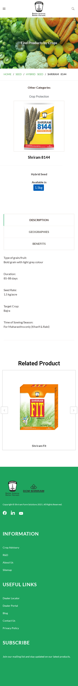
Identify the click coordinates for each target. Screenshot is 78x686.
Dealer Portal (10, 605)
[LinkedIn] (13, 513)
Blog (5, 613)
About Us (8, 562)
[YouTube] (21, 513)
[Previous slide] (4, 410)
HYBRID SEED (34, 74)
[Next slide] (73, 410)
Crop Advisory (11, 547)
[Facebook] (5, 513)
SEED (19, 74)
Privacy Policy (11, 628)
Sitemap (7, 569)
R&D (5, 554)
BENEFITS (39, 243)
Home (7, 74)
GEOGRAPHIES (39, 231)
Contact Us (9, 620)
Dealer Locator (11, 598)
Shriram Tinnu (59, 445)
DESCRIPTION (39, 220)
